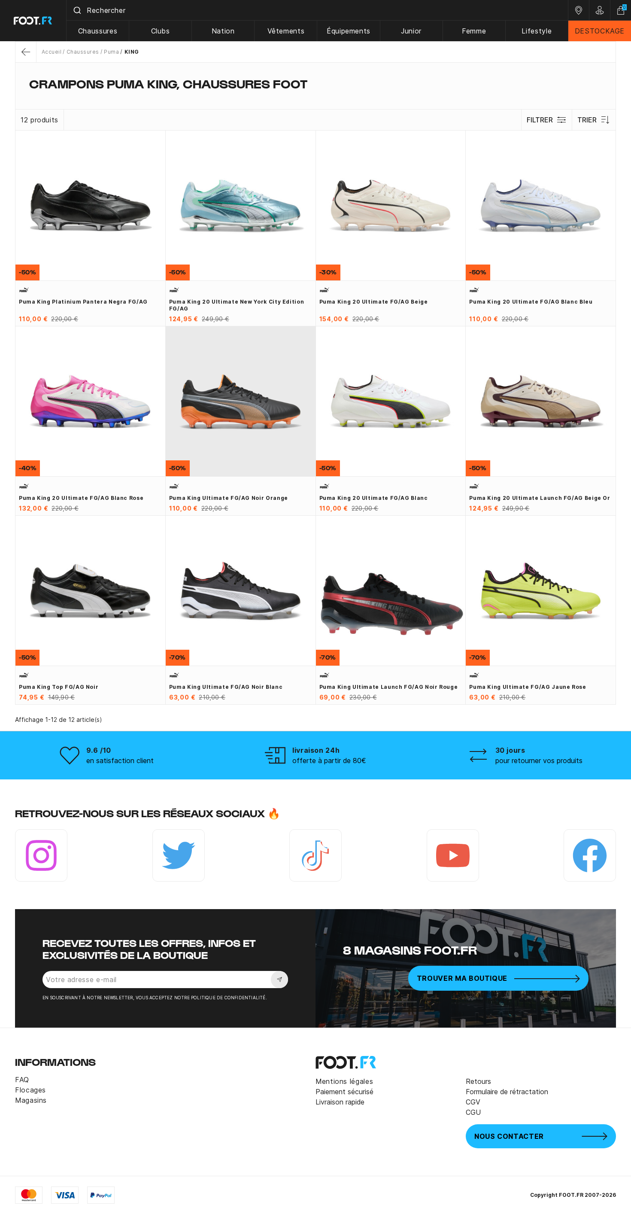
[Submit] (77, 10)
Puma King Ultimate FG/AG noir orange (228, 498)
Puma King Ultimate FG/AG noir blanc (225, 687)
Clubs (160, 31)
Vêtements (286, 31)
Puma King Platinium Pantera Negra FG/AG (83, 301)
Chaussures (97, 31)
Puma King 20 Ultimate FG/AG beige (373, 301)
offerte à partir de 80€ (329, 760)
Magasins (31, 1100)
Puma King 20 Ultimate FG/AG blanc (373, 498)
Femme (474, 31)
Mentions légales (344, 1081)
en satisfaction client (120, 760)
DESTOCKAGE (600, 31)
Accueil (51, 52)
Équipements (348, 31)
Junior (411, 31)
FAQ (22, 1079)
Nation (223, 31)
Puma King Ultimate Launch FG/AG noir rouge (388, 687)
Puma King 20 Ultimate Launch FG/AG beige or (539, 498)
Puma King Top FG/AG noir (58, 687)
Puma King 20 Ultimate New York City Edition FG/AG (236, 305)
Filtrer (540, 120)
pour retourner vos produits (538, 760)
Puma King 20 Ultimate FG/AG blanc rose (81, 498)
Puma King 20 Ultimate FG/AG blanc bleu (530, 301)
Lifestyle (537, 31)
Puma (111, 52)
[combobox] (317, 10)
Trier (587, 120)
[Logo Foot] (33, 20)
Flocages (30, 1090)
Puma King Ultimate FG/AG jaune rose (527, 687)
